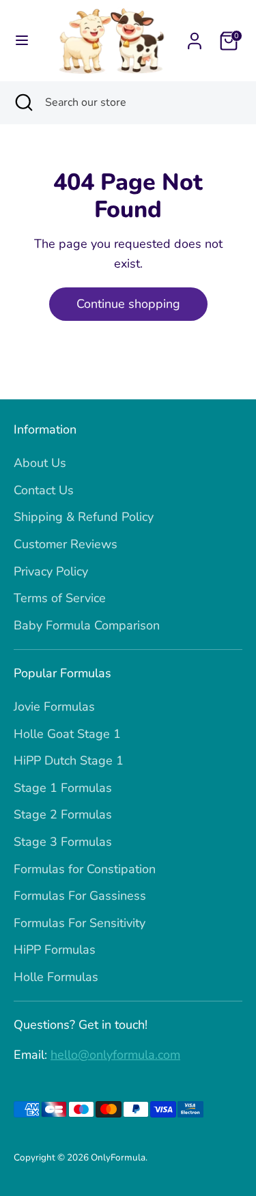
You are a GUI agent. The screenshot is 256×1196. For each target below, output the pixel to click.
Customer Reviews (65, 544)
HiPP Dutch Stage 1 (69, 760)
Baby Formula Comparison (87, 625)
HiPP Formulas (55, 949)
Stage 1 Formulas (63, 788)
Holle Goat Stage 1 (67, 734)
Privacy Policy (51, 571)
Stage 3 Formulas (63, 842)
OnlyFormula (118, 1157)
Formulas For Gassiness (80, 895)
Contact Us (44, 490)
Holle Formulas (56, 977)
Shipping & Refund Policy (84, 517)
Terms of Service (60, 598)
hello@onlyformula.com (115, 1054)
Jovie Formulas (54, 706)
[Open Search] (22, 102)
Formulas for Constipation (85, 869)
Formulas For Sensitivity (79, 923)
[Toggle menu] (21, 41)
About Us (40, 463)
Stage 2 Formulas (63, 814)
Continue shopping (128, 304)
